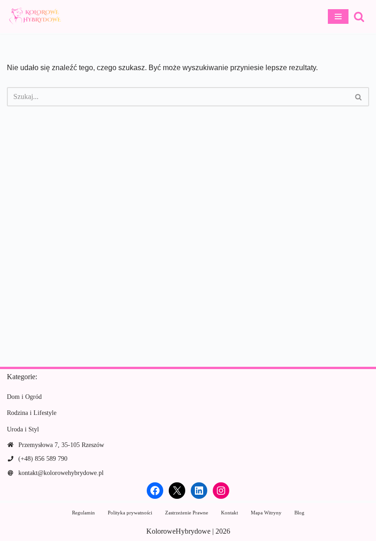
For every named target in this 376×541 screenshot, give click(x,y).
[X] (177, 490)
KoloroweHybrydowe (178, 531)
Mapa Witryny (266, 512)
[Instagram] (221, 490)
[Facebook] (155, 490)
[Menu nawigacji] (338, 16)
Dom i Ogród (24, 396)
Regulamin (83, 512)
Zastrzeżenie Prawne (186, 512)
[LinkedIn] (199, 490)
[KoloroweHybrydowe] (34, 16)
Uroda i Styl (23, 429)
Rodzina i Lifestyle (31, 412)
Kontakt (229, 512)
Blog (299, 512)
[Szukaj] (359, 16)
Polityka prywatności (130, 512)
